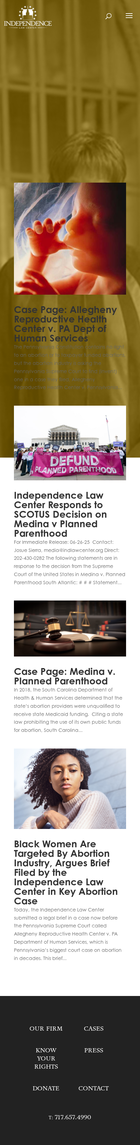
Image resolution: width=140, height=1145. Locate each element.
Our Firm (46, 1028)
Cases (94, 1028)
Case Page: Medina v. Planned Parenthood (65, 676)
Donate (46, 1088)
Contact (93, 1088)
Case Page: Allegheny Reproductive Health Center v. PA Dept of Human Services (65, 324)
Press (93, 1050)
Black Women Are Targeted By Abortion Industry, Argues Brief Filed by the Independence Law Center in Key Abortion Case (66, 872)
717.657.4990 (73, 1117)
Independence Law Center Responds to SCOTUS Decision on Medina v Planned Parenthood (60, 514)
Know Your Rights (46, 1058)
